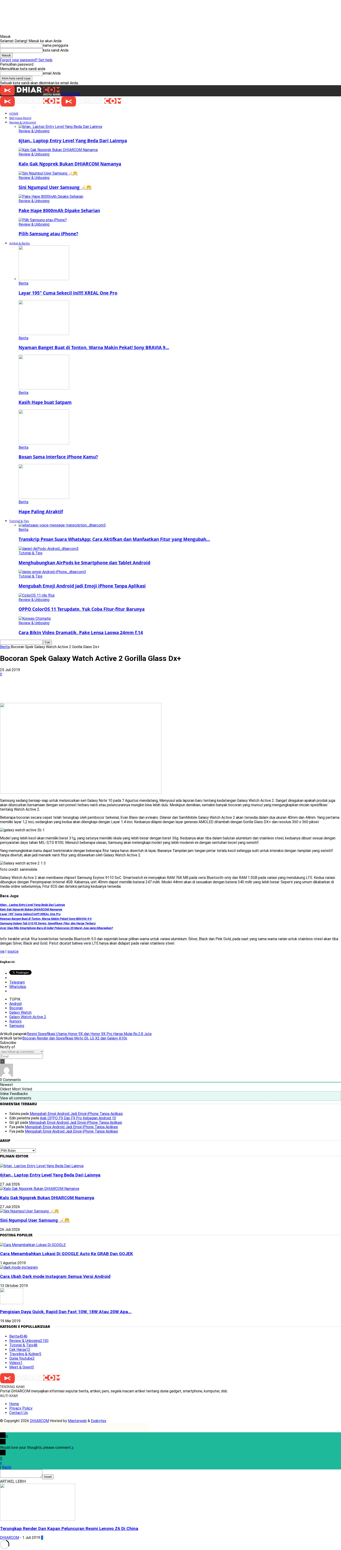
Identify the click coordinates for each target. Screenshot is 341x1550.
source (13, 951)
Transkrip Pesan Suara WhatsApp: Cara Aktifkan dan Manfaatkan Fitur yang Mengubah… (114, 539)
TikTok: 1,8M (189, 8)
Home (14, 1404)
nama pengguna (55, 45)
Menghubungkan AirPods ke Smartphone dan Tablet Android (84, 562)
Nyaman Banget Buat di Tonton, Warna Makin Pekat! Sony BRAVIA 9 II (46, 918)
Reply (6, 1467)
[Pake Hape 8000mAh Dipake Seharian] (51, 196)
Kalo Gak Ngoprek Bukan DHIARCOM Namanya (70, 164)
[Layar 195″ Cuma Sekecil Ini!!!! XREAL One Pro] (44, 279)
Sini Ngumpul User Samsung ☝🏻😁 (55, 187)
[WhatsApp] (77, 689)
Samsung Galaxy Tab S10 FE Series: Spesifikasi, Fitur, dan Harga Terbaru (48, 923)
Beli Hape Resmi (20, 118)
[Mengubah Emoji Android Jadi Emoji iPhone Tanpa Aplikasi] (52, 572)
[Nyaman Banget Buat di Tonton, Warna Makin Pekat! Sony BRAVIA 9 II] (44, 333)
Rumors (15, 1021)
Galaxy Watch (20, 1012)
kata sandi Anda (55, 50)
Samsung (16, 1026)
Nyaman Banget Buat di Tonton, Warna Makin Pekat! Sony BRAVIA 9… (94, 347)
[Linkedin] (94, 689)
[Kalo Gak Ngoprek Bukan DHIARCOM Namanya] (58, 150)
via (2, 951)
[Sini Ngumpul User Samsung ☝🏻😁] (48, 173)
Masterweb (77, 1421)
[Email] (110, 689)
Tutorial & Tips (19, 521)
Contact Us (18, 1412)
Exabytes (98, 1421)
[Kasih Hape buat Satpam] (44, 388)
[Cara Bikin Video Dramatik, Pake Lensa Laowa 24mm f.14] (35, 618)
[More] (144, 689)
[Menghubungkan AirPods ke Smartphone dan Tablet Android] (49, 548)
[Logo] (30, 105)
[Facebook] (43, 689)
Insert (48, 1477)
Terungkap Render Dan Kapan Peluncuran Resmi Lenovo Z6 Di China (69, 1528)
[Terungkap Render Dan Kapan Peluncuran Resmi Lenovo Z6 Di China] (37, 1519)
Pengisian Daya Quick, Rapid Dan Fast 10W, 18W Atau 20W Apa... (66, 1311)
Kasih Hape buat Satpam (45, 402)
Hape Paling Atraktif (41, 511)
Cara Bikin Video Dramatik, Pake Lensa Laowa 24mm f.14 (81, 632)
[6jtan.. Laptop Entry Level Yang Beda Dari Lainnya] (60, 126)
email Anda (52, 73)
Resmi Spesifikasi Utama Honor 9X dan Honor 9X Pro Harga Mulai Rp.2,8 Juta (89, 1034)
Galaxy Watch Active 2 (27, 1017)
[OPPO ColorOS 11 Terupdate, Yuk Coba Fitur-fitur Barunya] (37, 595)
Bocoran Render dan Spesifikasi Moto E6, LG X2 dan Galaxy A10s (74, 1038)
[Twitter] (60, 689)
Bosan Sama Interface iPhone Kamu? (58, 457)
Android (15, 1003)
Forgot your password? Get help (26, 60)
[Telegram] (127, 689)
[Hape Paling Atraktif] (44, 497)
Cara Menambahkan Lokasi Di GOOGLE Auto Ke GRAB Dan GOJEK (66, 1253)
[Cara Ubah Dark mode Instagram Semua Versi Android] (19, 1267)
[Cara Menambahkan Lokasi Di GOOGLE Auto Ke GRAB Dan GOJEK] (33, 1245)
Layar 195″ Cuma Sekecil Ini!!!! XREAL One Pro (68, 293)
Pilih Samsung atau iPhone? (48, 234)
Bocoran (16, 1008)
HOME (13, 113)
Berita (23, 283)
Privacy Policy (20, 1408)
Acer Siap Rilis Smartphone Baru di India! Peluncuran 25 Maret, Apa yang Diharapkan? (56, 928)
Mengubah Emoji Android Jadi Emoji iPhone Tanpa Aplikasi (82, 586)
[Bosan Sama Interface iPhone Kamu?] (44, 443)
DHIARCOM (39, 1421)
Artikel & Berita (19, 243)
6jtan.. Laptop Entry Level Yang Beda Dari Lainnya (73, 140)
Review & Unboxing (22, 122)
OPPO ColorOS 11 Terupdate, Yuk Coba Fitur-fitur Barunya (82, 609)
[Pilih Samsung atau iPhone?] (43, 220)
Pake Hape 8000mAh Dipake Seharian (59, 210)
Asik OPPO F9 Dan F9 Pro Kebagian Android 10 (78, 1118)
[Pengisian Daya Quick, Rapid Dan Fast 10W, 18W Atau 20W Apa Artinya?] (11, 1303)
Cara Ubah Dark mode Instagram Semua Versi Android (55, 1276)
